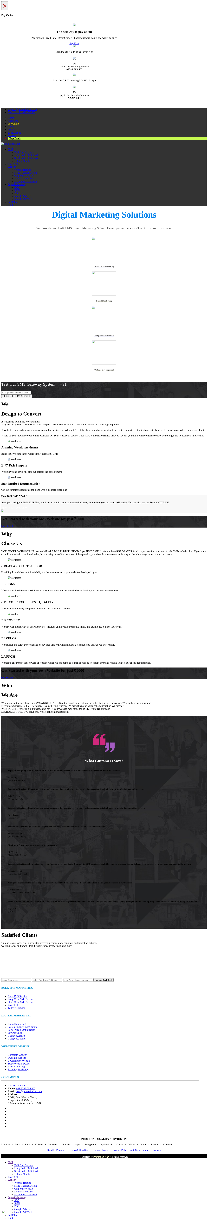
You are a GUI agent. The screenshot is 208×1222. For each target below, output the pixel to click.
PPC (16, 193)
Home (11, 117)
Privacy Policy (120, 1150)
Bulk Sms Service (23, 152)
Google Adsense (22, 196)
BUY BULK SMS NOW (14, 508)
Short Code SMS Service (27, 158)
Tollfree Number (22, 161)
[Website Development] (104, 363)
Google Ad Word (23, 199)
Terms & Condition (79, 1150)
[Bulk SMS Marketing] (104, 260)
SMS (10, 149)
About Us (13, 120)
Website (12, 166)
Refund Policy (101, 1150)
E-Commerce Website (25, 181)
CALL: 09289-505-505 (104, 376)
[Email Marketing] (104, 294)
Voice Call (13, 164)
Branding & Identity (18, 1069)
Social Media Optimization (21, 1029)
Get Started (7, 526)
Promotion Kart (101, 1156)
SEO (16, 187)
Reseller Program (56, 1150)
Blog (10, 204)
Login (11, 126)
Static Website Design (25, 172)
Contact (12, 135)
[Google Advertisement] (104, 329)
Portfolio (12, 202)
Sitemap (157, 1150)
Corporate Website (23, 175)
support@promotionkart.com (22, 109)
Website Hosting (22, 169)
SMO (17, 190)
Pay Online (13, 123)
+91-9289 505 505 (25, 1088)
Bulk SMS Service (17, 996)
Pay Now (74, 43)
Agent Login (14, 132)
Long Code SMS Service (27, 155)
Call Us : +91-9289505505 (21, 112)
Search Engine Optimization (22, 1027)
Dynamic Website (23, 178)
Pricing (11, 129)
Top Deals (14, 138)
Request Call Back (103, 980)
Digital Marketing (17, 184)
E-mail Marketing (17, 1024)
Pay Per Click (15, 1032)
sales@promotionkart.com (29, 1091)
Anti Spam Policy (139, 1150)
